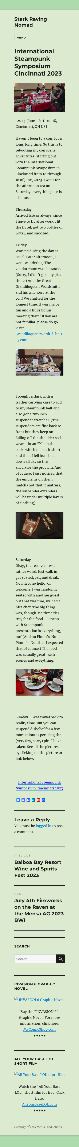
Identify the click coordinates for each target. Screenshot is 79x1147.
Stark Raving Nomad (30, 22)
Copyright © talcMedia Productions (38, 1127)
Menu (21, 37)
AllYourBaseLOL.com (39, 1104)
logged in (43, 826)
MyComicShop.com (39, 1029)
